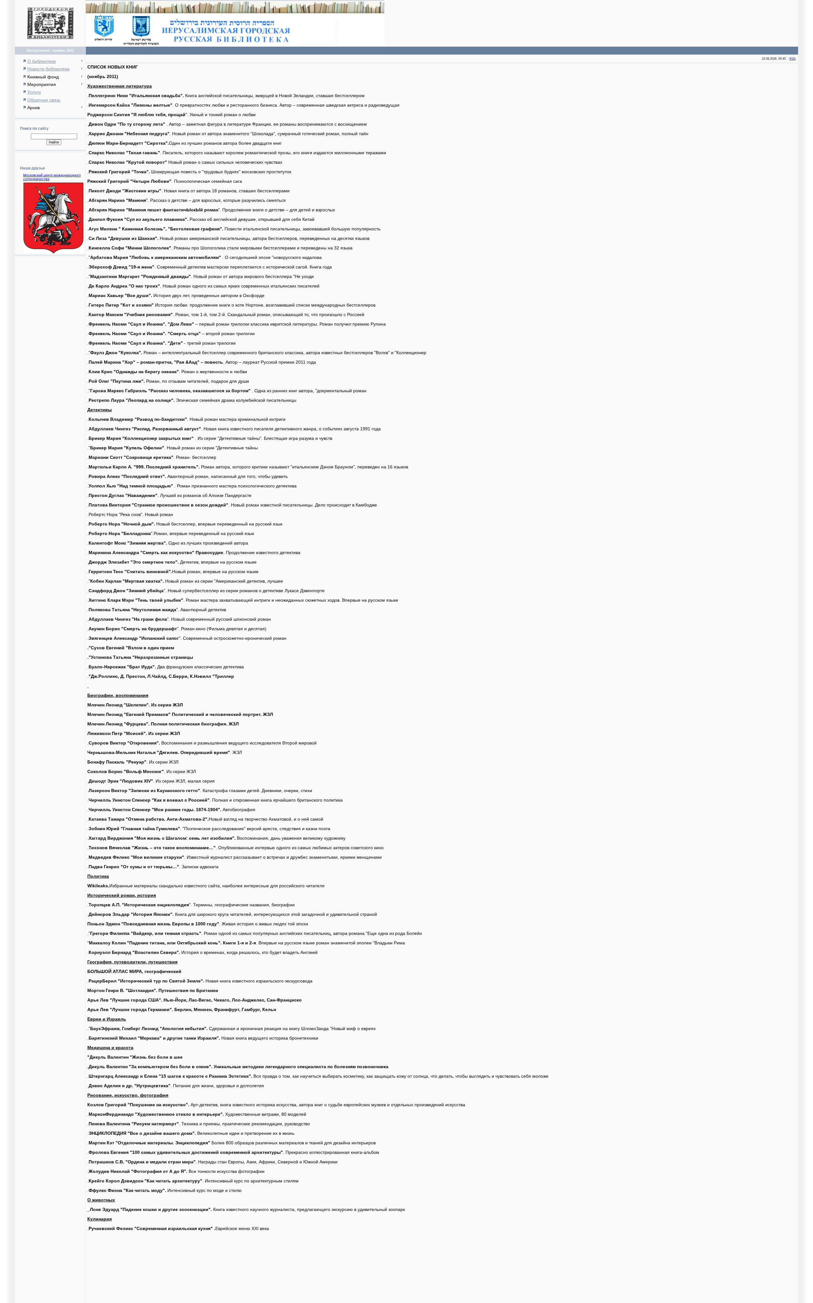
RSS (792, 58)
